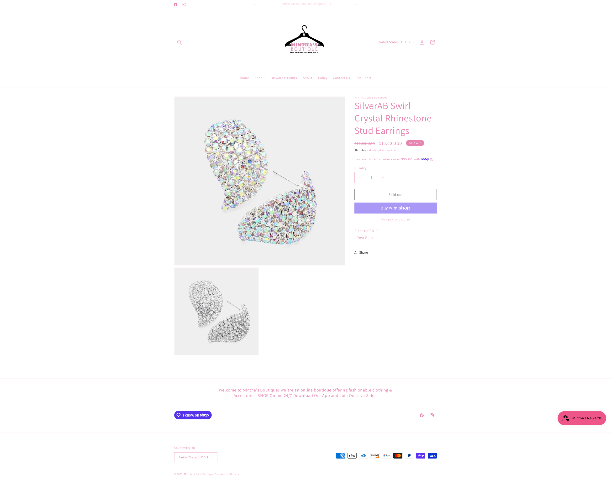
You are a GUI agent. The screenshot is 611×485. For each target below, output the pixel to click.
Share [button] (363, 252)
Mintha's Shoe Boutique (199, 474)
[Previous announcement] (254, 4)
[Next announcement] (356, 4)
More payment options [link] (395, 219)
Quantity (360, 168)
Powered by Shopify (227, 474)
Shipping (360, 150)
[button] (179, 42)
